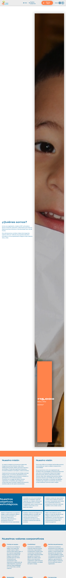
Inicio (25, 2)
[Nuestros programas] (29, 2)
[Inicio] (23, 2)
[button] (60, 3)
